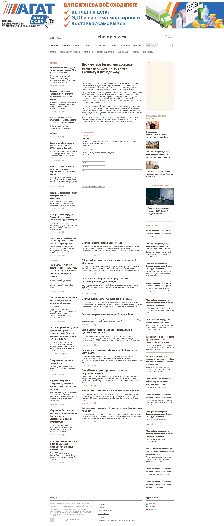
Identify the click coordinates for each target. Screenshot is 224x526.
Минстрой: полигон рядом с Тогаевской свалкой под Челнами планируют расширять (63, 217)
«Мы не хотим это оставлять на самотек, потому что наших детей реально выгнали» (64, 302)
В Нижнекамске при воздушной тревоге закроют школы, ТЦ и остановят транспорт (63, 70)
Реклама (101, 517)
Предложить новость (130, 45)
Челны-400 (88, 52)
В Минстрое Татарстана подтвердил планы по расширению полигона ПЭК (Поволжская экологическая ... (63, 226)
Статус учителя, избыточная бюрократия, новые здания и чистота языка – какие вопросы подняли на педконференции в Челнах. (62, 346)
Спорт (113, 45)
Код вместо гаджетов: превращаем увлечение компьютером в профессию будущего (63, 384)
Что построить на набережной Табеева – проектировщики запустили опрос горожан (63, 241)
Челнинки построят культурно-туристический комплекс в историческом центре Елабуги (158, 154)
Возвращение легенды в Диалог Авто (61, 362)
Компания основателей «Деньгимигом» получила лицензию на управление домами (61, 95)
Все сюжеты (148, 52)
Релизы (136, 52)
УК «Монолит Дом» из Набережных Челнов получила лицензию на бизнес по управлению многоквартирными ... (63, 105)
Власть (89, 45)
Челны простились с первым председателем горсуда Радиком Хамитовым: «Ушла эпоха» (62, 170)
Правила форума (103, 514)
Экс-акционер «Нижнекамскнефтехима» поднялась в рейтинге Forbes (157, 134)
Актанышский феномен (70, 52)
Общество (101, 45)
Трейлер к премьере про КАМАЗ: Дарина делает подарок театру (158, 211)
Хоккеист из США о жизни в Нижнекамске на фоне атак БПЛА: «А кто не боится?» (62, 146)
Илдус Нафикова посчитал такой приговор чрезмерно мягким (116, 114)
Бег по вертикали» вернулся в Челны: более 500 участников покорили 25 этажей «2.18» (63, 445)
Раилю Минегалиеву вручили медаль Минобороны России (158, 321)
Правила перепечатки (105, 510)
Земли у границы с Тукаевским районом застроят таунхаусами (158, 231)
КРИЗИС (53, 52)
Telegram (152, 503)
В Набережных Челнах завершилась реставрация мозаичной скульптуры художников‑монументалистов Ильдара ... (62, 130)
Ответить (85, 145)
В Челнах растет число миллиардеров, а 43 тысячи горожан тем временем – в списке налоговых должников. (63, 428)
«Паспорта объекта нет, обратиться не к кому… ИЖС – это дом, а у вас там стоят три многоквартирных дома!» (63, 270)
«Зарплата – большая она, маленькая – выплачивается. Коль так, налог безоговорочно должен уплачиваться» (64, 416)
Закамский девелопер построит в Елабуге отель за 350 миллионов (63, 195)
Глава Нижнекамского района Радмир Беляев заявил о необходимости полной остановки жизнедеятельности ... (63, 79)
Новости (66, 45)
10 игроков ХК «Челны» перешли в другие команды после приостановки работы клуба (160, 339)
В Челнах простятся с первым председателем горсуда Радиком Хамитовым (159, 174)
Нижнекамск (123, 52)
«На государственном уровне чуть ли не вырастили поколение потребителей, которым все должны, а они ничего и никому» (64, 333)
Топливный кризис (105, 52)
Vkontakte (152, 506)
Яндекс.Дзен (153, 509)
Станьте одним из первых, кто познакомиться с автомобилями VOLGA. (62, 369)
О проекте (101, 504)
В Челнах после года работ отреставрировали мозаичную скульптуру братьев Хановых (63, 120)
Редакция (101, 507)
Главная (54, 45)
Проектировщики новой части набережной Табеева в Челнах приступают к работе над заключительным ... (62, 250)
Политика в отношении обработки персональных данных (116, 520)
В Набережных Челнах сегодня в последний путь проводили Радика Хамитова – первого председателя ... (63, 181)
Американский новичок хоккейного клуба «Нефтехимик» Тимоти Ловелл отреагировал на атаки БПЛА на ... (63, 154)
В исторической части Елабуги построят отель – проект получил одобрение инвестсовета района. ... (64, 203)
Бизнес (78, 45)
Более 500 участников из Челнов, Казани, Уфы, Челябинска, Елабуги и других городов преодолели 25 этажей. (64, 456)
